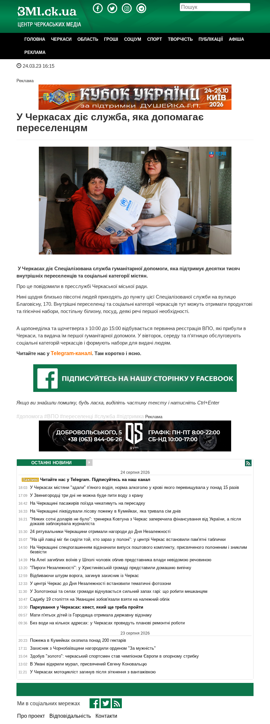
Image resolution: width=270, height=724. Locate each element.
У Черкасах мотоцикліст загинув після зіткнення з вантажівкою (93, 672)
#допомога (29, 416)
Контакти (106, 716)
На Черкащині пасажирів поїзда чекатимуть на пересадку (87, 503)
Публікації (211, 39)
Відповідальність (70, 716)
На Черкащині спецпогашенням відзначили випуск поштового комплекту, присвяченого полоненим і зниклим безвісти (138, 549)
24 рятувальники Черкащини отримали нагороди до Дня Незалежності (100, 531)
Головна (34, 39)
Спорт (154, 39)
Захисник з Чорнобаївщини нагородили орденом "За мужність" (93, 648)
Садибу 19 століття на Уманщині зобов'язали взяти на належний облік (100, 599)
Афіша (236, 39)
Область (87, 39)
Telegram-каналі (71, 353)
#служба (104, 416)
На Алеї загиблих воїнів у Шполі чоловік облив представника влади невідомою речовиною (120, 560)
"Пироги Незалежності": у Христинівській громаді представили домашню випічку (110, 568)
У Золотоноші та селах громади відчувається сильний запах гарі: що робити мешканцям (118, 591)
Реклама (34, 52)
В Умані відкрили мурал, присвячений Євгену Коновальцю (88, 664)
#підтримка (130, 416)
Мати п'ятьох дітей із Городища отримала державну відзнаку (91, 615)
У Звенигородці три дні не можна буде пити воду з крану (86, 495)
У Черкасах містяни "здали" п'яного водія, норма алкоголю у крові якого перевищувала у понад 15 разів (134, 487)
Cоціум (132, 39)
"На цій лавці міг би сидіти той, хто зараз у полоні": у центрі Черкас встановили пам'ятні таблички (128, 539)
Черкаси (61, 39)
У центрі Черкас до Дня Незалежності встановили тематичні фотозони (100, 583)
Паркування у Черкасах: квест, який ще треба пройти (86, 607)
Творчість (180, 39)
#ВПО (51, 416)
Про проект (31, 716)
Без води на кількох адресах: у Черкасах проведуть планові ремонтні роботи (107, 623)
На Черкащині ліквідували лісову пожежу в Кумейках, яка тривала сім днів (105, 511)
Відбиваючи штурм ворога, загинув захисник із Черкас (84, 575)
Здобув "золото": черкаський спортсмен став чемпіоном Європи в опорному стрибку (114, 656)
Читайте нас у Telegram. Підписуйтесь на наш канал (94, 479)
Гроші (111, 39)
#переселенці (76, 416)
